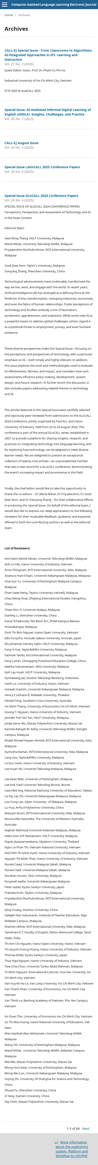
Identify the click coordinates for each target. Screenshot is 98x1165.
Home (9, 15)
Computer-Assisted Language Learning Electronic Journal (53, 5)
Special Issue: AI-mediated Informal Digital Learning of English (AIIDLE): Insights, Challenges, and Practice (48, 112)
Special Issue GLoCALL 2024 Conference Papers (41, 195)
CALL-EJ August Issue (21, 143)
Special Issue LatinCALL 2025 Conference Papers (42, 167)
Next (85, 1128)
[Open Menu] (4, 4)
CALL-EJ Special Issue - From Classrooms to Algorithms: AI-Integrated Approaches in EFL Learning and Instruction (48, 55)
